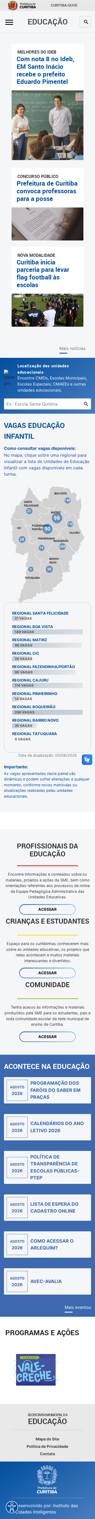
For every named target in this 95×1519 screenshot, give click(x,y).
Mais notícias (72, 348)
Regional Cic (25, 653)
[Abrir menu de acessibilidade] (11, 1507)
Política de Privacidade (47, 1446)
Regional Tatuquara (34, 733)
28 (22, 539)
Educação (48, 21)
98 (57, 517)
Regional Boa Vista (32, 626)
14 (41, 548)
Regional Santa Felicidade (40, 613)
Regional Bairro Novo (35, 720)
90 (48, 528)
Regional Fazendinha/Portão (43, 666)
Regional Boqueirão (33, 707)
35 (49, 569)
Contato (47, 1454)
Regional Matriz (29, 640)
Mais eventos (78, 1307)
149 (67, 500)
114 (70, 524)
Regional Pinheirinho (34, 693)
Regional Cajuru (30, 680)
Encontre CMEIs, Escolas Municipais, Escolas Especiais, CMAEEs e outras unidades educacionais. (52, 378)
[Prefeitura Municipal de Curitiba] (47, 1479)
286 (62, 546)
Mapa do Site (47, 1439)
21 (29, 511)
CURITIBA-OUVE (64, 5)
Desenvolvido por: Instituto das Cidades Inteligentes (46, 1509)
